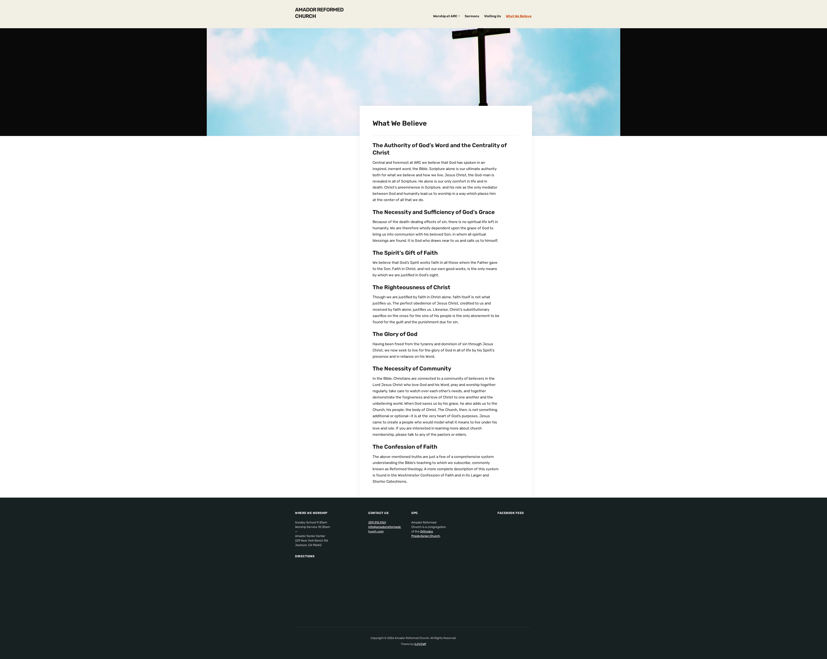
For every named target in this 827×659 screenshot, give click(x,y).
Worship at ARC (445, 16)
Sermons (472, 16)
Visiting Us (492, 16)
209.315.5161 (377, 522)
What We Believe (519, 16)
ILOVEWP (420, 644)
